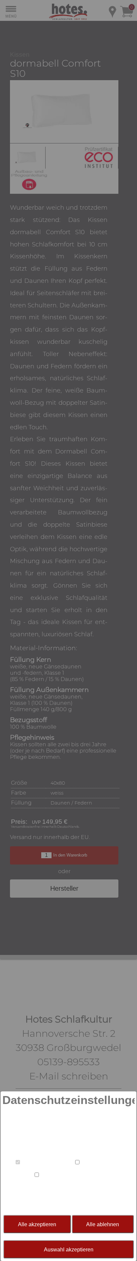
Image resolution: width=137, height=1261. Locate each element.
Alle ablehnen (102, 1224)
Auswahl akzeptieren (68, 1249)
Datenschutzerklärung (89, 1199)
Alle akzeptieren (37, 1224)
